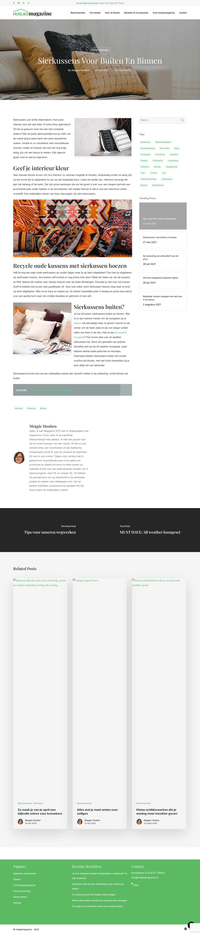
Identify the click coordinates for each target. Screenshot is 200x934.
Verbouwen (166, 179)
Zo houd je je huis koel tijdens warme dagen (93, 894)
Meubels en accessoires (136, 13)
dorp (176, 148)
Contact (183, 13)
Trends (153, 173)
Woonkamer (158, 185)
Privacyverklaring (21, 891)
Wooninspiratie (77, 13)
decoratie (164, 148)
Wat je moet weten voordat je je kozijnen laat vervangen (99, 900)
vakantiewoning (148, 179)
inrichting (160, 154)
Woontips (38, 803)
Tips (143, 173)
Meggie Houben (80, 70)
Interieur (19, 408)
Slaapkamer (171, 166)
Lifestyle (31, 408)
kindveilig (158, 160)
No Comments (123, 70)
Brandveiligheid (163, 142)
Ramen (157, 166)
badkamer (145, 142)
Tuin (164, 173)
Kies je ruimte (112, 13)
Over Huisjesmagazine (164, 13)
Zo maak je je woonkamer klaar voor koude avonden (97, 906)
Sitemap (17, 902)
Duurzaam (145, 154)
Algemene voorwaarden (24, 873)
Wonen (43, 408)
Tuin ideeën (95, 13)
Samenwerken (20, 897)
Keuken (144, 160)
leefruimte (173, 160)
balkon (77, 323)
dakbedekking (148, 148)
